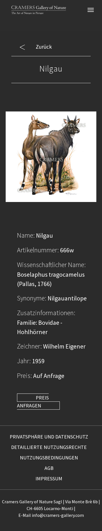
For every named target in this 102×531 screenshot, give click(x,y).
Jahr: (24, 360)
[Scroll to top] (88, 517)
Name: (26, 235)
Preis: (24, 375)
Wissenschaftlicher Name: (51, 264)
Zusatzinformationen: (46, 312)
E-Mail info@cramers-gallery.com (51, 515)
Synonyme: (31, 298)
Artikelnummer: (38, 250)
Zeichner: (29, 346)
